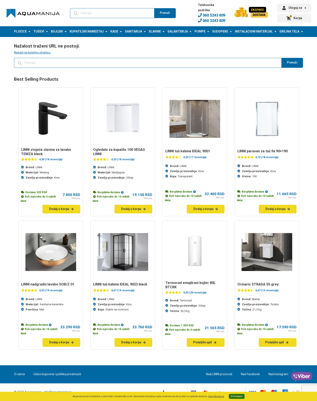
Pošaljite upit (202, 342)
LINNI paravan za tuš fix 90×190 (262, 151)
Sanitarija (133, 31)
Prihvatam (236, 396)
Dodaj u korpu (59, 209)
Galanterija (178, 31)
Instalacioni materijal (254, 31)
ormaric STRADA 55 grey (258, 284)
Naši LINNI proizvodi (219, 374)
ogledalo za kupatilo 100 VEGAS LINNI (119, 152)
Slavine (155, 31)
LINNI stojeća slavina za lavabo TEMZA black (46, 152)
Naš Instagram (278, 374)
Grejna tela (289, 31)
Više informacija (216, 396)
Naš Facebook (250, 374)
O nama (19, 374)
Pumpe (200, 31)
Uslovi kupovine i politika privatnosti (57, 374)
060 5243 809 (213, 15)
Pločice (20, 31)
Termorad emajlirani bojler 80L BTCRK (190, 285)
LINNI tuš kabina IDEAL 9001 (187, 151)
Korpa (296, 17)
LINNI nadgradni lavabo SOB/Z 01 (47, 284)
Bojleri (57, 31)
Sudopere (220, 31)
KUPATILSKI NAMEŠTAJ (87, 31)
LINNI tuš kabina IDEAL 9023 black (120, 284)
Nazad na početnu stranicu (32, 52)
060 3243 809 (213, 20)
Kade (114, 31)
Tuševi (38, 31)
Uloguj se (295, 7)
